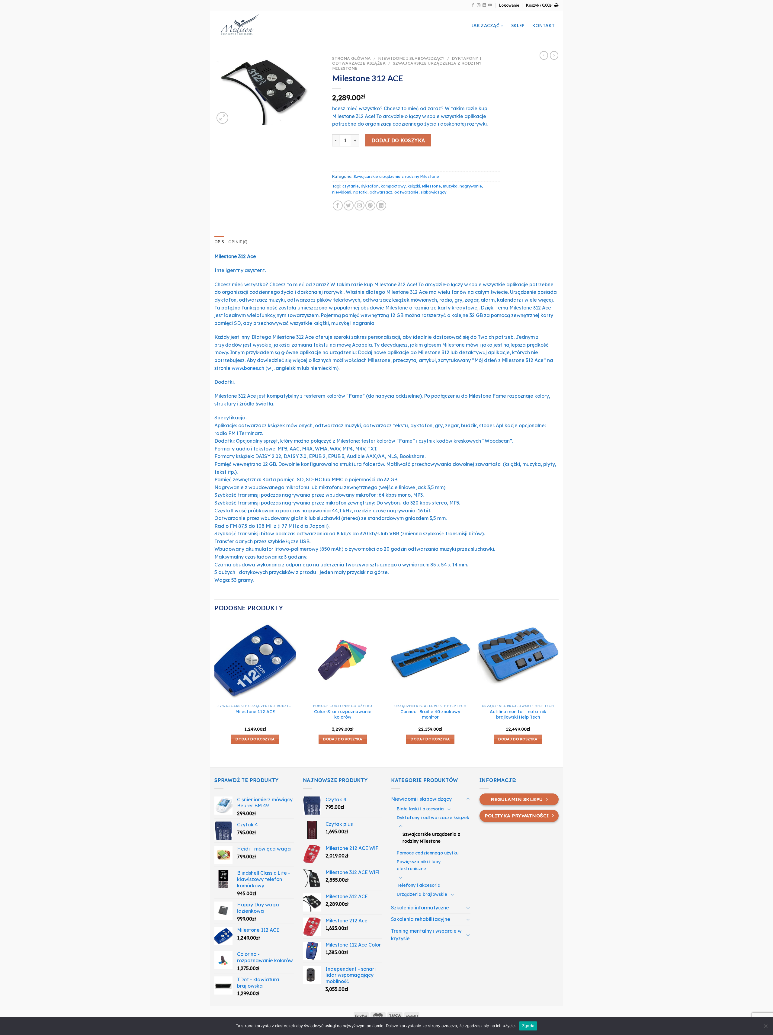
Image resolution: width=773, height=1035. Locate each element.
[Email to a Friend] (359, 205)
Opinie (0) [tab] (238, 241)
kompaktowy (393, 186)
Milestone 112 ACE (255, 711)
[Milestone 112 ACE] (255, 659)
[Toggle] (468, 799)
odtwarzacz (381, 192)
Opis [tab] (219, 241)
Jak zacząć (485, 25)
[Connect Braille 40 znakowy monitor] (430, 659)
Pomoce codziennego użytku (428, 853)
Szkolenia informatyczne (420, 908)
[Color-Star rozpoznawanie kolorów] (342, 659)
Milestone (431, 186)
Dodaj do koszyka (398, 140)
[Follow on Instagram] (478, 5)
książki (414, 186)
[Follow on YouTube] (490, 5)
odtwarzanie (406, 192)
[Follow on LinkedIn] (484, 5)
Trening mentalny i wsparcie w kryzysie (426, 935)
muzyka (450, 186)
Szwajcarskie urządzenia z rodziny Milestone (407, 65)
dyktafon (370, 186)
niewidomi (341, 192)
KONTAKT (543, 25)
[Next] (558, 692)
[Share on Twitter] (349, 205)
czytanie (350, 186)
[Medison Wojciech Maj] (277, 26)
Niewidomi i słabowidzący (411, 58)
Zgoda (528, 1025)
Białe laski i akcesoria (420, 809)
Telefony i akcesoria (419, 885)
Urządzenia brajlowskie (422, 894)
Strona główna (351, 58)
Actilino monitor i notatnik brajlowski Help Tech (518, 714)
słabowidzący (433, 192)
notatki (360, 192)
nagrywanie (471, 186)
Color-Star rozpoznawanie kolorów (342, 714)
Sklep (517, 25)
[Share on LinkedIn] (381, 205)
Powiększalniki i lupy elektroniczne (419, 865)
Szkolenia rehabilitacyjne (420, 919)
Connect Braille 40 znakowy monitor (430, 714)
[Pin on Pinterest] (370, 205)
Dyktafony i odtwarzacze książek (433, 817)
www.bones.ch (248, 368)
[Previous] (214, 692)
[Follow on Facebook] (473, 5)
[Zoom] (222, 118)
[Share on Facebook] (338, 205)
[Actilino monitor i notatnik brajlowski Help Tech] (518, 659)
